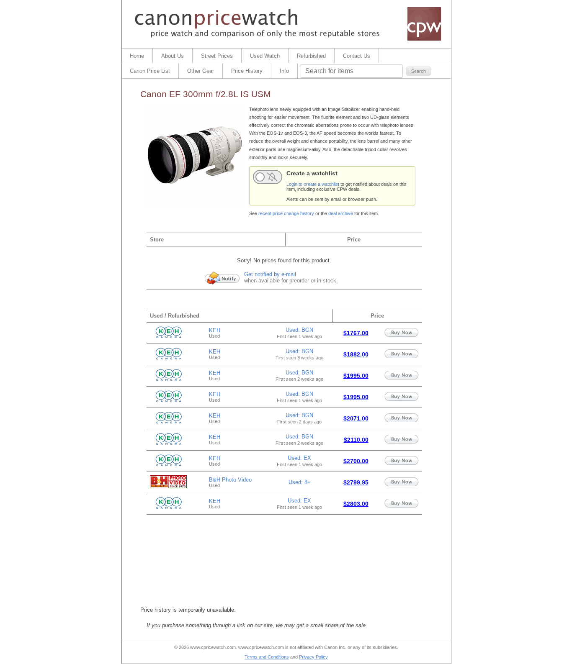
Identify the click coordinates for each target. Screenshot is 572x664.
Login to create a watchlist (312, 184)
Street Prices (217, 56)
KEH (214, 330)
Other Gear (200, 71)
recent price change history (286, 213)
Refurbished (311, 56)
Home (137, 56)
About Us (172, 56)
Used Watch (265, 56)
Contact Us (356, 56)
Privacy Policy (313, 656)
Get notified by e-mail (270, 274)
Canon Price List (150, 71)
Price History (247, 71)
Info (284, 71)
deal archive (340, 213)
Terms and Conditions (267, 656)
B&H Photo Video (230, 479)
